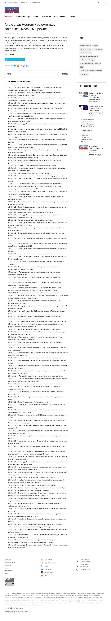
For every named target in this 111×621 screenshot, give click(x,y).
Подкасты (46, 17)
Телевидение (60, 17)
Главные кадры (85, 49)
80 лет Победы (85, 45)
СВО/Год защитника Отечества (91, 70)
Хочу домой (84, 74)
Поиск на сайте (10, 562)
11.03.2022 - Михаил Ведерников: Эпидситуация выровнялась (30, 212)
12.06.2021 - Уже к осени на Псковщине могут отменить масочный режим (34, 358)
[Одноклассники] (18, 66)
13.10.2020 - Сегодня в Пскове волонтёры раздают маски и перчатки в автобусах (37, 488)
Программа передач (10, 2)
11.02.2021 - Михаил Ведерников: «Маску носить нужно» (28, 402)
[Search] (103, 2)
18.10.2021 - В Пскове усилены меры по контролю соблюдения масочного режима (37, 321)
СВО (81, 67)
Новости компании (86, 63)
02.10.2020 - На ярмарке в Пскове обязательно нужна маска (29, 490)
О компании (34, 2)
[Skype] (21, 66)
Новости (8, 17)
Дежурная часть (85, 53)
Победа (98, 63)
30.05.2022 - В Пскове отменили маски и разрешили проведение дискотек (34, 183)
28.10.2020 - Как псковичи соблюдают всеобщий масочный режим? (32, 477)
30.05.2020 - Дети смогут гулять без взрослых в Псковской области (32, 165)
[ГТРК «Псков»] (12, 10)
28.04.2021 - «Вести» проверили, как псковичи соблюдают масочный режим (35, 384)
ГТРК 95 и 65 (97, 49)
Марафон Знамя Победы (89, 56)
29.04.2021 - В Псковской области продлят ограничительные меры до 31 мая (35, 376)
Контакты (24, 2)
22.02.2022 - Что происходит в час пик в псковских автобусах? (30, 220)
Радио (73, 17)
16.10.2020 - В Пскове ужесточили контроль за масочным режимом (32, 485)
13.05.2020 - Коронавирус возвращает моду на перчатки (28, 173)
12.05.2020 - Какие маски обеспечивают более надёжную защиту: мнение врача (37, 176)
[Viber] (24, 66)
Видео (35, 17)
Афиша (95, 45)
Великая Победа (23, 17)
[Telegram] (27, 66)
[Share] (98, 2)
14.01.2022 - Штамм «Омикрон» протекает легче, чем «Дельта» (31, 254)
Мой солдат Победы (87, 60)
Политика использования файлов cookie (16, 611)
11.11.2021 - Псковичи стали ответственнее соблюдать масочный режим (34, 293)
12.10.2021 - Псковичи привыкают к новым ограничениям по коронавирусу (35, 329)
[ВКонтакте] (15, 66)
